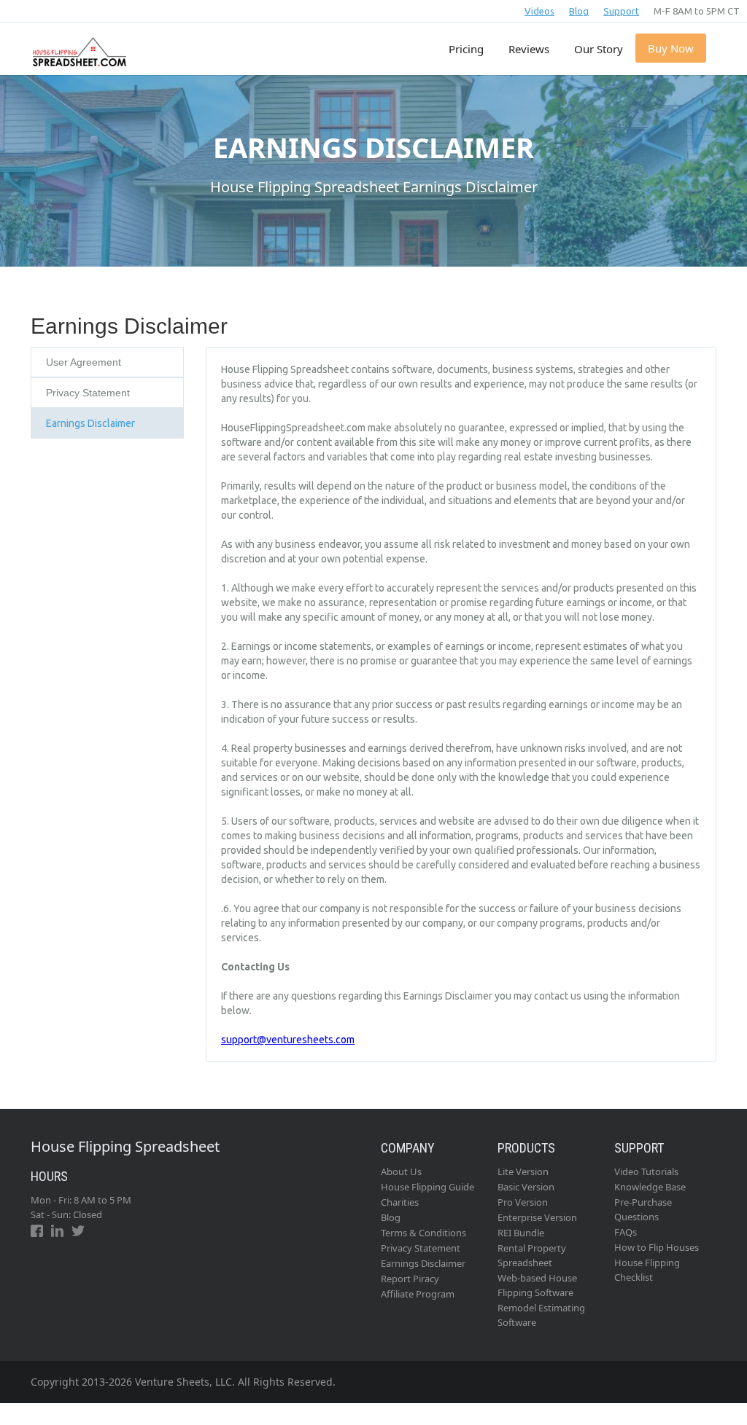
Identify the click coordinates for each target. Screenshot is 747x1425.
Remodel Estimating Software (541, 1315)
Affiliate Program (417, 1293)
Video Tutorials (646, 1171)
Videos (539, 11)
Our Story (598, 49)
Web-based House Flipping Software (537, 1285)
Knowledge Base (650, 1186)
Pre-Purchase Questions (643, 1209)
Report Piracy (410, 1278)
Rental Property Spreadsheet (532, 1255)
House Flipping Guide (427, 1186)
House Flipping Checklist (647, 1270)
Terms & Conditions (423, 1232)
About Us (401, 1171)
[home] (77, 44)
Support (621, 11)
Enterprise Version (537, 1217)
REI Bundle (521, 1232)
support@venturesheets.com (288, 1039)
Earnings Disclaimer (423, 1263)
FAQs (625, 1231)
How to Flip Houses (656, 1247)
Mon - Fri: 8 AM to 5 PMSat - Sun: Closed (81, 1207)
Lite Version (523, 1171)
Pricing (466, 49)
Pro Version (523, 1202)
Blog (579, 11)
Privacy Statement (420, 1248)
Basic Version (526, 1186)
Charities (400, 1202)
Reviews (528, 49)
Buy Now (671, 48)
